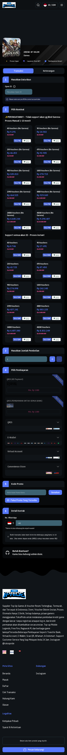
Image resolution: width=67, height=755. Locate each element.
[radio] (18, 134)
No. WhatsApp (11, 517)
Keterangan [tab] (48, 70)
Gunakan (55, 492)
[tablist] (33, 71)
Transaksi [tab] (18, 70)
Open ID (8, 86)
